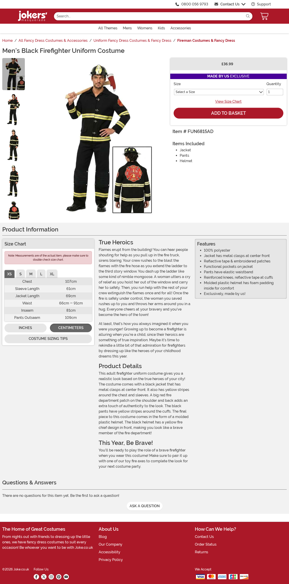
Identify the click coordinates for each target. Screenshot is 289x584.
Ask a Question (145, 506)
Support (263, 4)
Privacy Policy (111, 560)
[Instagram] (51, 576)
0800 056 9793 (194, 4)
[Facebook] (36, 576)
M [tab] (31, 274)
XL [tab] (52, 274)
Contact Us (230, 4)
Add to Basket (228, 113)
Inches (25, 328)
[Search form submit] (247, 16)
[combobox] (148, 16)
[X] (44, 576)
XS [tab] (9, 274)
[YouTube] (66, 576)
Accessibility (109, 552)
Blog (103, 537)
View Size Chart (228, 101)
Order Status (206, 544)
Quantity (273, 84)
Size (177, 84)
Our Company (110, 544)
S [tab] (20, 274)
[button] (264, 16)
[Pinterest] (58, 576)
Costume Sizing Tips (48, 338)
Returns (201, 552)
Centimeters (71, 328)
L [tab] (41, 274)
